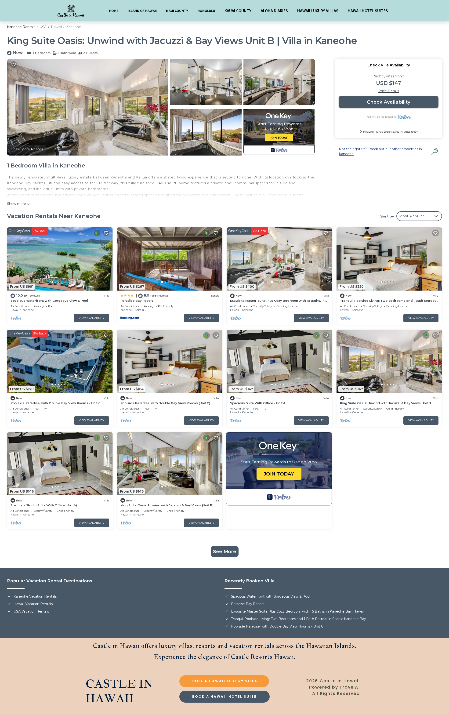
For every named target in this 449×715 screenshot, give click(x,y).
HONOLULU (206, 10)
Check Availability (388, 102)
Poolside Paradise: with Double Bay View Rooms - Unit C (56, 403)
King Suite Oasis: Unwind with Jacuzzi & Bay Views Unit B (385, 403)
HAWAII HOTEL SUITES (368, 10)
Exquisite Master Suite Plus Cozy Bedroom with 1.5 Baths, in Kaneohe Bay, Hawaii (297, 611)
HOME (113, 10)
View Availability (91, 317)
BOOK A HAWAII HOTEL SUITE (224, 696)
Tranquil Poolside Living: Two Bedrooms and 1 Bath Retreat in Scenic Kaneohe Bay (298, 619)
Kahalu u (140, 310)
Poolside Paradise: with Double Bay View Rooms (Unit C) (165, 403)
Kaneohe (73, 27)
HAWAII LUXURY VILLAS (317, 10)
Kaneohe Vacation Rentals (35, 596)
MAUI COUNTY (177, 10)
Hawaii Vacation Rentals (33, 604)
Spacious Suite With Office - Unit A (258, 403)
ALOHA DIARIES (274, 10)
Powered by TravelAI (334, 687)
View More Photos (27, 149)
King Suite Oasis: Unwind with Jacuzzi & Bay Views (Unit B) (167, 505)
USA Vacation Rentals (31, 611)
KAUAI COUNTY (237, 10)
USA (43, 27)
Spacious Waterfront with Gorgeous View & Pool (49, 300)
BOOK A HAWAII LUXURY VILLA (224, 681)
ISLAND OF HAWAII (142, 10)
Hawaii (56, 27)
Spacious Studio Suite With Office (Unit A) (44, 505)
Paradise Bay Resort (136, 300)
